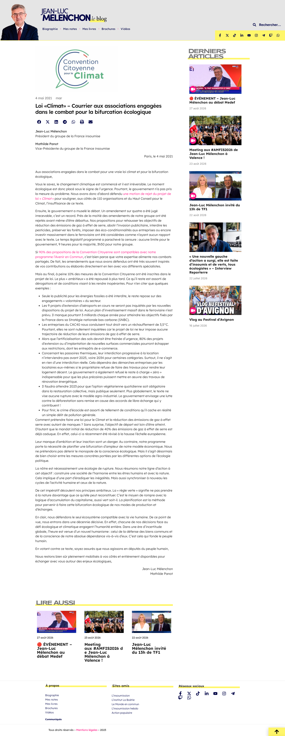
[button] (39, 122)
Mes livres (89, 29)
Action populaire (122, 712)
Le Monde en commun (125, 704)
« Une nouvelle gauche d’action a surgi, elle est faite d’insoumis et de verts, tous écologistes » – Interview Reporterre (213, 264)
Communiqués (53, 719)
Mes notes (70, 29)
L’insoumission (121, 695)
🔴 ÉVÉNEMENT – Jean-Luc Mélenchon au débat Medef (54, 650)
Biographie (50, 29)
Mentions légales (86, 730)
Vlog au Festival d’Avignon (211, 319)
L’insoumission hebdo (125, 708)
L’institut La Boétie (123, 699)
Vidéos (125, 29)
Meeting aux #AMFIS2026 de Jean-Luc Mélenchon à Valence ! (103, 652)
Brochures (108, 29)
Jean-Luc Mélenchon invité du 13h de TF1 (149, 648)
